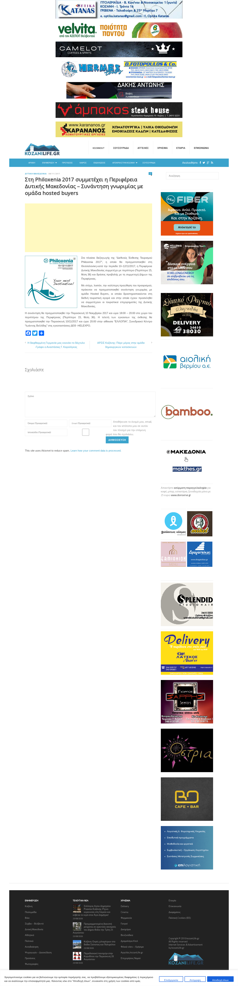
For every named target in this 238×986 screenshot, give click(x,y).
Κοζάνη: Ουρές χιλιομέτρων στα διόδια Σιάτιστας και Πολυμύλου (99, 943)
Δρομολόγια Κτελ (129, 941)
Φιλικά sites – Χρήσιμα (132, 946)
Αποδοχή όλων (220, 980)
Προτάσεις (67, 162)
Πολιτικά (29, 941)
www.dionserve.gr (181, 495)
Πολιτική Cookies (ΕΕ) (180, 918)
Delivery (125, 906)
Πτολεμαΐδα (31, 912)
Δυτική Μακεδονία (36, 173)
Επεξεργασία (171, 980)
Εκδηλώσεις (99, 162)
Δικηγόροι (126, 929)
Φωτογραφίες (31, 964)
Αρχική (31, 162)
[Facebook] (199, 163)
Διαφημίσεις (175, 912)
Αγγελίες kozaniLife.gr (132, 952)
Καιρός (83, 162)
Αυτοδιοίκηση (31, 946)
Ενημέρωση (48, 162)
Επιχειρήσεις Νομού (131, 958)
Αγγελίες (143, 148)
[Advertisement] (88, 227)
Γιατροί (124, 923)
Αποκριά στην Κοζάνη (123, 162)
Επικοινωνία (201, 148)
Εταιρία (180, 148)
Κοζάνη (28, 906)
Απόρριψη (195, 980)
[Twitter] (203, 163)
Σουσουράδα (121, 148)
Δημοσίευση (117, 440)
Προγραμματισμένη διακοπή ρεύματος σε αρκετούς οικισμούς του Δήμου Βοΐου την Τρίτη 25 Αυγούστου (94, 928)
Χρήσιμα (162, 148)
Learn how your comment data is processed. (96, 450)
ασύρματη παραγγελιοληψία (190, 488)
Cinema (124, 912)
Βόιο (27, 918)
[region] (119, 978)
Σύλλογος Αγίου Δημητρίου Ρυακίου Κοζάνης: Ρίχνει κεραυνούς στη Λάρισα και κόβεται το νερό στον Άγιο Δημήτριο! (92, 910)
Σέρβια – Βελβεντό (34, 923)
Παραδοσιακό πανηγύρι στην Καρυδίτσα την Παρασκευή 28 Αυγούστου (99, 956)
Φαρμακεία (126, 918)
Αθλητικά (29, 935)
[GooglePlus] (207, 163)
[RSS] (211, 163)
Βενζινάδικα (127, 935)
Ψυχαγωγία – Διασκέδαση (38, 952)
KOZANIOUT (99, 148)
